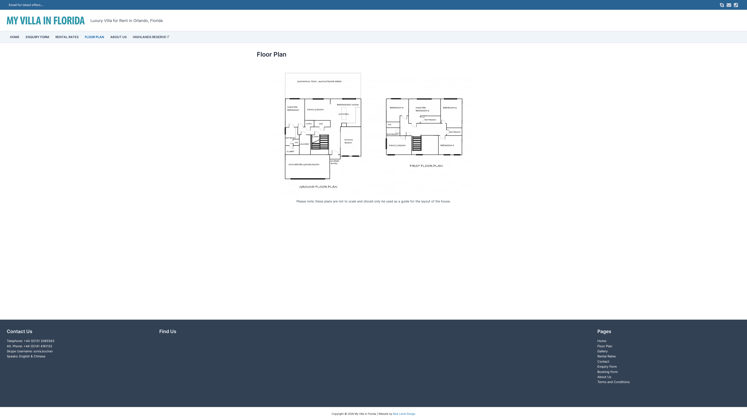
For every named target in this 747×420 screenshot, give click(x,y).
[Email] (729, 5)
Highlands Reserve (149, 37)
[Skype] (722, 5)
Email (13, 5)
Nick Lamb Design (404, 413)
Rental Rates (67, 37)
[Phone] (736, 5)
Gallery (602, 351)
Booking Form (607, 372)
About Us (118, 37)
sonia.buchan (43, 351)
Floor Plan (94, 37)
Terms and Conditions (613, 382)
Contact (603, 361)
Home (14, 37)
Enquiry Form (37, 37)
